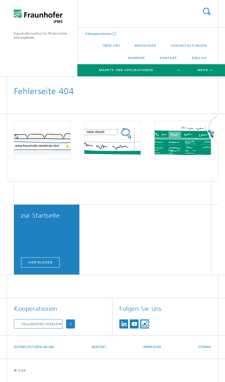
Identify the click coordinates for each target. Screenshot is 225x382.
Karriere (136, 58)
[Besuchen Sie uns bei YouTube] (134, 323)
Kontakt (168, 58)
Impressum (152, 347)
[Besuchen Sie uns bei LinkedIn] (123, 323)
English (199, 58)
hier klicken (40, 262)
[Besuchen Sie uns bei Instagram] (144, 323)
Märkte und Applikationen (126, 70)
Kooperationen (100, 33)
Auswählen (70, 323)
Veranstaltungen (189, 45)
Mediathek (145, 45)
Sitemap (204, 347)
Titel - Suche (206, 11)
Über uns (111, 45)
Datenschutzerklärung (34, 347)
